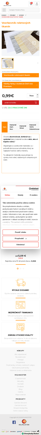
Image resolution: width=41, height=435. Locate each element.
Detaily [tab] (20, 195)
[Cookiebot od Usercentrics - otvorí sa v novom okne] (29, 189)
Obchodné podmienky (20, 368)
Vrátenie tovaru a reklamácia (20, 370)
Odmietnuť (20, 245)
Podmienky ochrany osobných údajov (20, 365)
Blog (20, 389)
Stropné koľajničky (21, 408)
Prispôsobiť (19, 238)
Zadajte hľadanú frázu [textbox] (17, 10)
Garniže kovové (20, 405)
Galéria (20, 392)
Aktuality (20, 381)
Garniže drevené (20, 403)
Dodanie (20, 387)
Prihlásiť (20, 360)
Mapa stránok (20, 395)
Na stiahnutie (20, 357)
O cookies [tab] (34, 195)
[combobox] (23, 10)
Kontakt (20, 384)
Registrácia (20, 362)
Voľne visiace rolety (20, 411)
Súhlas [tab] (7, 195)
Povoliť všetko (20, 232)
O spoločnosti (20, 379)
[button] (17, 268)
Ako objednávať (20, 354)
